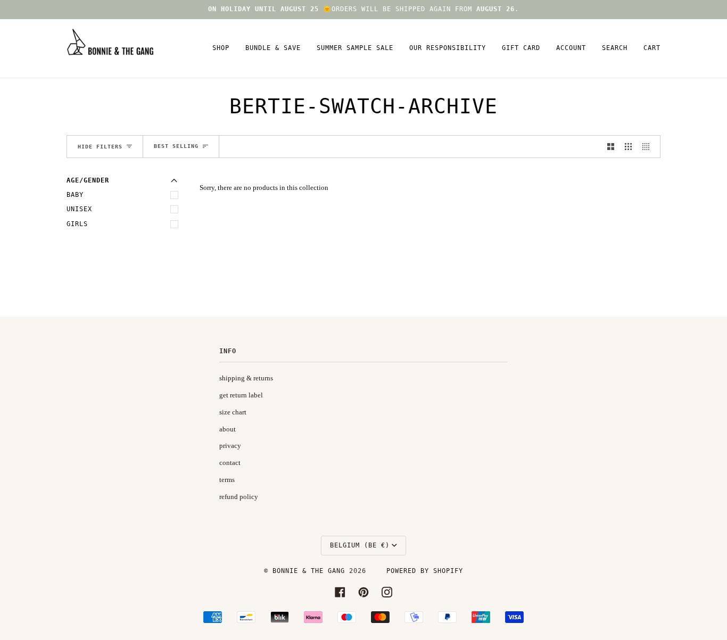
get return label (241, 395)
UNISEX (79, 209)
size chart (232, 412)
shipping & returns (246, 378)
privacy (230, 446)
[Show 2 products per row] (610, 146)
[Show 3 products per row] (628, 146)
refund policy (238, 497)
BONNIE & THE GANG (310, 571)
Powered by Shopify (424, 571)
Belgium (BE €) (360, 545)
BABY (75, 194)
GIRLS (77, 224)
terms (227, 480)
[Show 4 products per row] (648, 146)
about (227, 429)
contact (230, 463)
